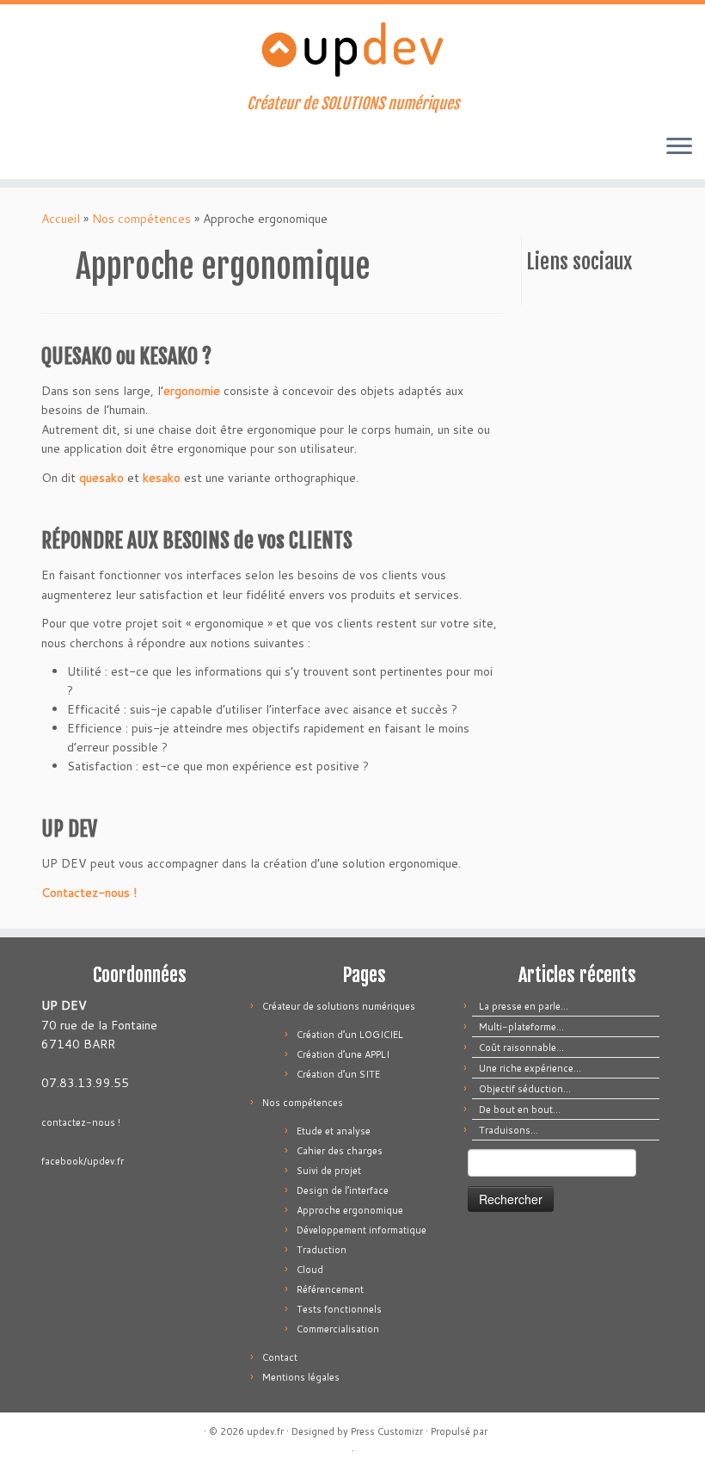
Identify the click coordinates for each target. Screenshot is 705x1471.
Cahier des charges (340, 1151)
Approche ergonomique (350, 1210)
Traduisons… (508, 1130)
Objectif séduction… (525, 1089)
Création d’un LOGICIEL (350, 1034)
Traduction (321, 1250)
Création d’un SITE (338, 1074)
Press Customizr (387, 1431)
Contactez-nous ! (89, 892)
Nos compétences (141, 218)
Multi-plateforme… (521, 1027)
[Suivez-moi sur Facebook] (77, 149)
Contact (279, 1357)
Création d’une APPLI (343, 1054)
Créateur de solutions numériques (338, 1006)
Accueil (60, 218)
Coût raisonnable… (521, 1047)
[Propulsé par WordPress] (496, 1428)
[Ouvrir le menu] (679, 148)
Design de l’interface (343, 1190)
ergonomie (191, 390)
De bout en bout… (520, 1109)
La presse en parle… (523, 1006)
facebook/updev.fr (82, 1161)
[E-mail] (54, 149)
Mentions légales (301, 1377)
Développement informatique (361, 1230)
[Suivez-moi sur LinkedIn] (101, 149)
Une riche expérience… (530, 1068)
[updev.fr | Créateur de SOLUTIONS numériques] (352, 49)
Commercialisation (338, 1329)
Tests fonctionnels (339, 1309)
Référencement (330, 1289)
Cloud (310, 1269)
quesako (101, 477)
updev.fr (265, 1431)
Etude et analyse (334, 1131)
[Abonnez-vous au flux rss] (31, 149)
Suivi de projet (329, 1170)
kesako (162, 477)
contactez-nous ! (80, 1122)
